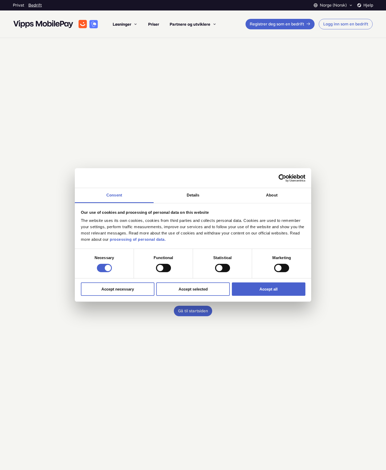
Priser (153, 24)
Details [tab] (193, 195)
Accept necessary (117, 289)
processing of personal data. (138, 239)
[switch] (163, 268)
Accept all (268, 289)
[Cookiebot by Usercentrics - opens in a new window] (282, 178)
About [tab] (272, 195)
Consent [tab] (114, 195)
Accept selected (193, 289)
